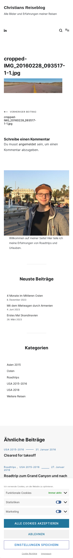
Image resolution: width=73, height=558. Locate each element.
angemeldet (27, 144)
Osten (10, 371)
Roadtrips (13, 377)
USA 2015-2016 (17, 383)
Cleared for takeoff (20, 455)
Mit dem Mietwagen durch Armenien (30, 305)
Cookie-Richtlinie (29, 553)
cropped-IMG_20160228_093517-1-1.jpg (20, 117)
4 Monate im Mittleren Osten (25, 295)
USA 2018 (13, 389)
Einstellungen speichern (37, 545)
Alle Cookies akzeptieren (37, 523)
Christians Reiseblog (24, 7)
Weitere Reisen (16, 396)
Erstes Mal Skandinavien (22, 315)
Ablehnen (36, 534)
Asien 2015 (14, 364)
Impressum (46, 553)
